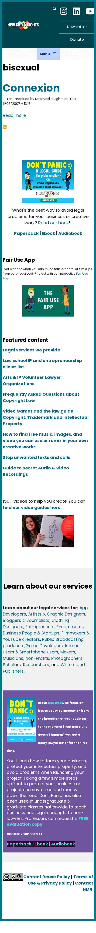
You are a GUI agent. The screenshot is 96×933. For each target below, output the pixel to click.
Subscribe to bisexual (5, 127)
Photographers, (66, 658)
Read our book (53, 223)
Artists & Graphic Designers (56, 614)
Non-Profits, (37, 658)
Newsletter (77, 27)
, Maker (65, 652)
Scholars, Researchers (26, 664)
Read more (14, 115)
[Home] (23, 25)
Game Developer (43, 646)
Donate (77, 39)
